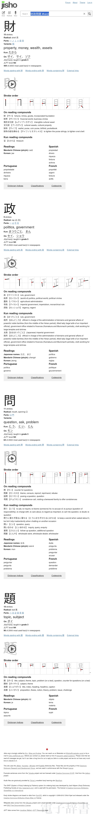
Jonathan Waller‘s (26, 810)
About (75, 2)
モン (10, 430)
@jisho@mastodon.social (75, 753)
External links (73, 70)
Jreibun (87, 773)
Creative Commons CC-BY (65, 773)
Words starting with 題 (13, 635)
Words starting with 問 (13, 444)
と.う (12, 426)
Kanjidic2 (25, 766)
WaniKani (58, 780)
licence (70, 768)
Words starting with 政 (13, 249)
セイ (10, 235)
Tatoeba (31, 773)
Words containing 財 (55, 70)
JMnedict (32, 766)
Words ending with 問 (34, 444)
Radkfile (42, 766)
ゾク (27, 56)
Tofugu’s (33, 780)
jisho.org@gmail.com (16, 756)
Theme (82, 2)
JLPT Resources (38, 810)
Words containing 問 (55, 444)
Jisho (9, 5)
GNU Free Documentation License (19, 805)
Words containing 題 (55, 635)
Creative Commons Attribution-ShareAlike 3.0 (72, 803)
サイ (19, 56)
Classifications (37, 185)
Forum (67, 2)
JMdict (18, 766)
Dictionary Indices (15, 185)
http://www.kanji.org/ (26, 788)
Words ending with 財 (34, 70)
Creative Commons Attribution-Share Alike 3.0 (20, 798)
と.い (21, 426)
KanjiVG (39, 795)
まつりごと (15, 231)
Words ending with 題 (34, 635)
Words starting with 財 (13, 70)
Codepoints (57, 185)
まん (28, 231)
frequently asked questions (65, 756)
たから (13, 52)
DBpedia (29, 803)
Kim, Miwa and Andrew (33, 753)
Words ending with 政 (34, 249)
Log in (89, 2)
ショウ (20, 235)
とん (30, 426)
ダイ (10, 621)
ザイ (10, 56)
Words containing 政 (55, 249)
